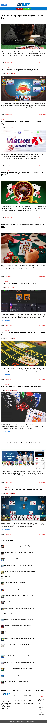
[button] (4, 5)
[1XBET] (23, 4)
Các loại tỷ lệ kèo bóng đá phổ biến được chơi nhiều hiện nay (18, 619)
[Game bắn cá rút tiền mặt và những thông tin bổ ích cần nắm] (2, 656)
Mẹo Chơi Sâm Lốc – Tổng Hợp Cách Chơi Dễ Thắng (21, 386)
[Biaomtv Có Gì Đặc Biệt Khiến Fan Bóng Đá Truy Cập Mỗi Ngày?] (2, 609)
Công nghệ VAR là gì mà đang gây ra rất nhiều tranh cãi (17, 625)
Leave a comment (42, 62)
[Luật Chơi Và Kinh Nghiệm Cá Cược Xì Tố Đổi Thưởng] (2, 546)
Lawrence (14, 21)
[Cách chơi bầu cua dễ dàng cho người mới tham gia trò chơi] (2, 566)
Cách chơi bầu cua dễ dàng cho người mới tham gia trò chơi (18, 565)
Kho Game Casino (8, 276)
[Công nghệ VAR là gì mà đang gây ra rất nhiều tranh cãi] (2, 626)
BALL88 (36, 721)
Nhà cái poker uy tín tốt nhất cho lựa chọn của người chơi (18, 601)
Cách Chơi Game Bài (5, 13)
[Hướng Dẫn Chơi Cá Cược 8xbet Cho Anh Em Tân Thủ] (2, 645)
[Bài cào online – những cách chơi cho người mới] (2, 559)
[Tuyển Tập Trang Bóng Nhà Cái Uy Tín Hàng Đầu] (2, 583)
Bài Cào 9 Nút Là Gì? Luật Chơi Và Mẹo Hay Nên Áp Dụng (18, 668)
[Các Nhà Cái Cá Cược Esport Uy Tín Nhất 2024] (2, 632)
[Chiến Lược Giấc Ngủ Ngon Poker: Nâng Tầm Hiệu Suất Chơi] (2, 553)
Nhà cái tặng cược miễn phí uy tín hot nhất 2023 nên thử (17, 589)
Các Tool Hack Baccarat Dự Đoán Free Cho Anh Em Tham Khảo (19, 571)
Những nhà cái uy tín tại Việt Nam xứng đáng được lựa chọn (18, 595)
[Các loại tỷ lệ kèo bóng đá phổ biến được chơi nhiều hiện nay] (2, 620)
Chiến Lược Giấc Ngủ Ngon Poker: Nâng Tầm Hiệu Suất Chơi (19, 552)
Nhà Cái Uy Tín (4, 119)
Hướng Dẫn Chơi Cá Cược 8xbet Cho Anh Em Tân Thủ (21, 443)
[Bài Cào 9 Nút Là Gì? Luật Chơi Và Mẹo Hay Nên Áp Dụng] (2, 669)
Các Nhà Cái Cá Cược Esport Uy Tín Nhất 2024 (18, 284)
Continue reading (6, 58)
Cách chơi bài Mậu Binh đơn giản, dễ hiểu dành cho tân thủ (18, 675)
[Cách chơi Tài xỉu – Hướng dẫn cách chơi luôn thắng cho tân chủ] (2, 663)
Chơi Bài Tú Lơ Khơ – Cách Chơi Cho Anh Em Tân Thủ (21, 490)
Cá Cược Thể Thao (4, 281)
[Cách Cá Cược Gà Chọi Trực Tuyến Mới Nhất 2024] (2, 682)
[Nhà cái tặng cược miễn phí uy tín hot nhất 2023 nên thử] (2, 590)
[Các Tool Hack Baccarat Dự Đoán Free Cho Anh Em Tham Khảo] (2, 572)
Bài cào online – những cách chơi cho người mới (19, 70)
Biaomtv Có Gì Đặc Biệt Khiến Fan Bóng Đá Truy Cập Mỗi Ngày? (19, 608)
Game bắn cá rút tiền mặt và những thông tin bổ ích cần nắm (18, 656)
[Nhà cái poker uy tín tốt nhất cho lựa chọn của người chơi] (2, 602)
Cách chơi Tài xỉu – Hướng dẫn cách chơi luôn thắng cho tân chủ (19, 662)
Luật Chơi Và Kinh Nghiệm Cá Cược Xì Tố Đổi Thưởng (17, 546)
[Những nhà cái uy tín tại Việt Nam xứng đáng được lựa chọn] (2, 596)
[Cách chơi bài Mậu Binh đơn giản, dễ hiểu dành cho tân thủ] (2, 676)
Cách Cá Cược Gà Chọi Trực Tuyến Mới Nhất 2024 (16, 681)
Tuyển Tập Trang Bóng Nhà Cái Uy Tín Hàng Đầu (16, 582)
